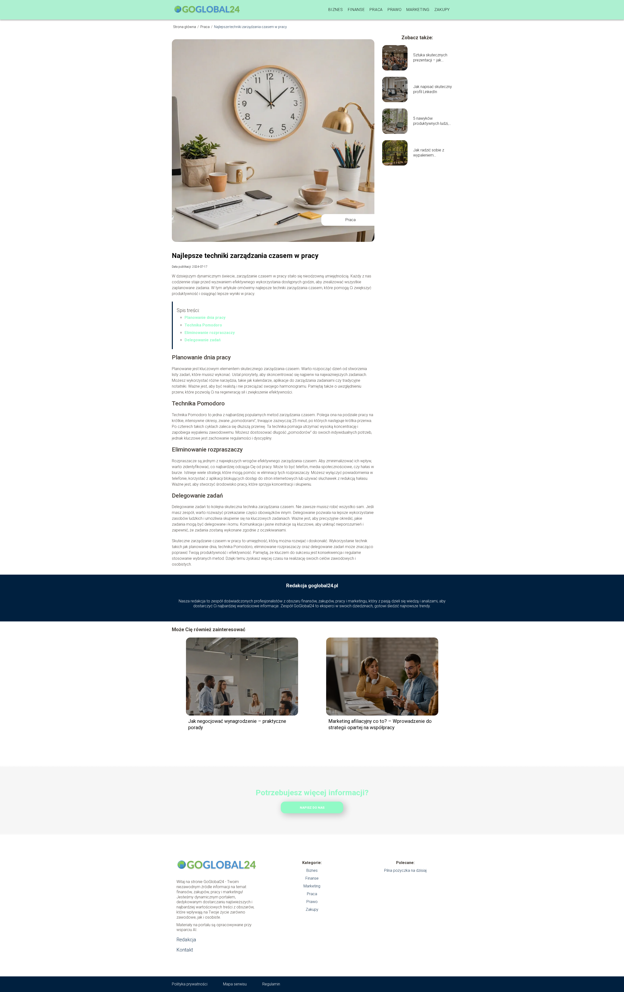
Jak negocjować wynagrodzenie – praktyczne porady (237, 724)
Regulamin (271, 984)
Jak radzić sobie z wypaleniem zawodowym (428, 153)
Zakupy (442, 9)
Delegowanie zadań (203, 340)
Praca (376, 9)
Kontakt (184, 950)
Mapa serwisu (235, 984)
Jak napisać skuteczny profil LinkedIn (432, 89)
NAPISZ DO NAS (312, 807)
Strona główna (185, 27)
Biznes (335, 9)
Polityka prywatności (189, 984)
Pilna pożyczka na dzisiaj (405, 870)
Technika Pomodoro (203, 325)
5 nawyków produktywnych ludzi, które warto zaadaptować (430, 121)
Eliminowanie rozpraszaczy (210, 332)
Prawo (395, 9)
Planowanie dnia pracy (205, 317)
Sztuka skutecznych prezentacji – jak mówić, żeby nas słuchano (430, 58)
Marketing (417, 9)
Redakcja (186, 940)
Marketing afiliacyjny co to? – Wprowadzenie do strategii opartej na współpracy (380, 724)
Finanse (356, 9)
